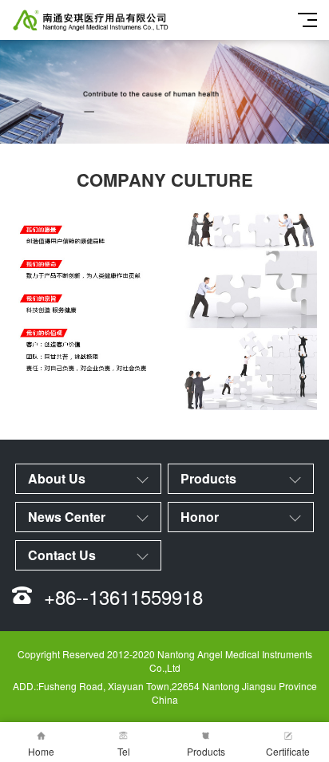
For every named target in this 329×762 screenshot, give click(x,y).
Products (206, 751)
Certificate (288, 751)
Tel (123, 751)
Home (41, 751)
